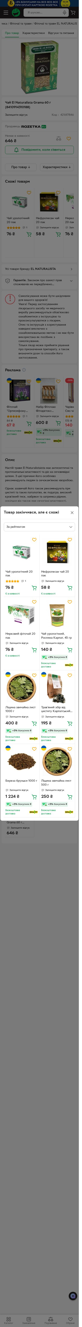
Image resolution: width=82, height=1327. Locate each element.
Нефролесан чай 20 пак (55, 574)
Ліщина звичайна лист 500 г (56, 783)
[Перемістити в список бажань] (34, 539)
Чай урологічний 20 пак (19, 574)
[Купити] (34, 587)
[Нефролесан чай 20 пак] (57, 552)
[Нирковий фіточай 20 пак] (21, 615)
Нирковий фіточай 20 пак (20, 636)
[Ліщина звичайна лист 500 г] (57, 762)
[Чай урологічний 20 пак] (21, 552)
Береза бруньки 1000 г (21, 781)
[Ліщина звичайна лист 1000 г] (21, 688)
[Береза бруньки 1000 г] (21, 762)
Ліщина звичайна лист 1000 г (20, 709)
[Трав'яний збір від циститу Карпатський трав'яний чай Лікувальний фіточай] (57, 688)
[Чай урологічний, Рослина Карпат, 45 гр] (57, 615)
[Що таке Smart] (69, 665)
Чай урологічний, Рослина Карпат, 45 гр (56, 636)
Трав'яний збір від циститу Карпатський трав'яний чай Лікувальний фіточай (55, 710)
